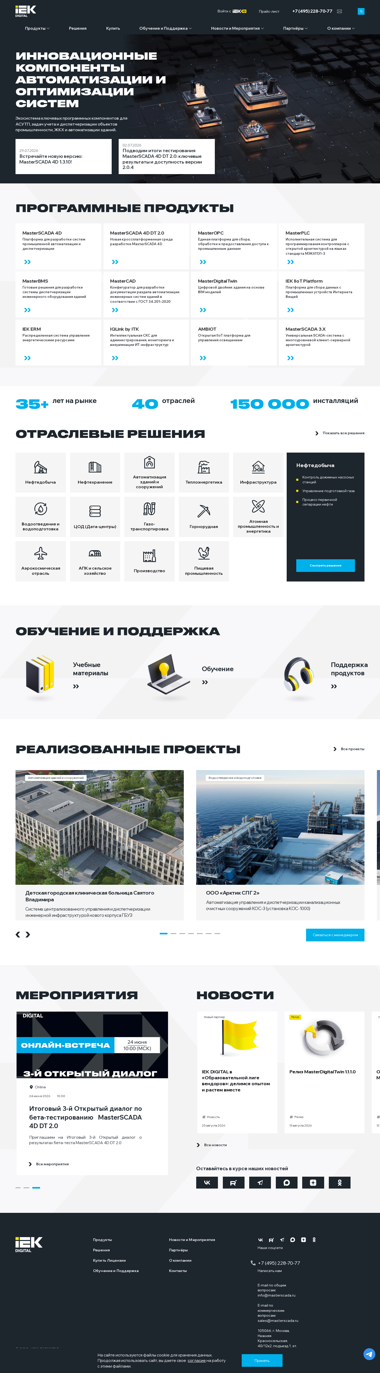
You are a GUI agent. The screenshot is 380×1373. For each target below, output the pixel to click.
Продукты (35, 28)
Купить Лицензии (109, 1260)
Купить (113, 28)
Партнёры (293, 28)
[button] (164, 933)
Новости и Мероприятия (235, 28)
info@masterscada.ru (276, 1295)
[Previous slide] (18, 935)
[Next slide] (27, 935)
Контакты (178, 1270)
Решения (78, 28)
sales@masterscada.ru (278, 1320)
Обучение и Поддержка (163, 28)
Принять (262, 1360)
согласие (197, 1360)
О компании (339, 28)
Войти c (225, 11)
